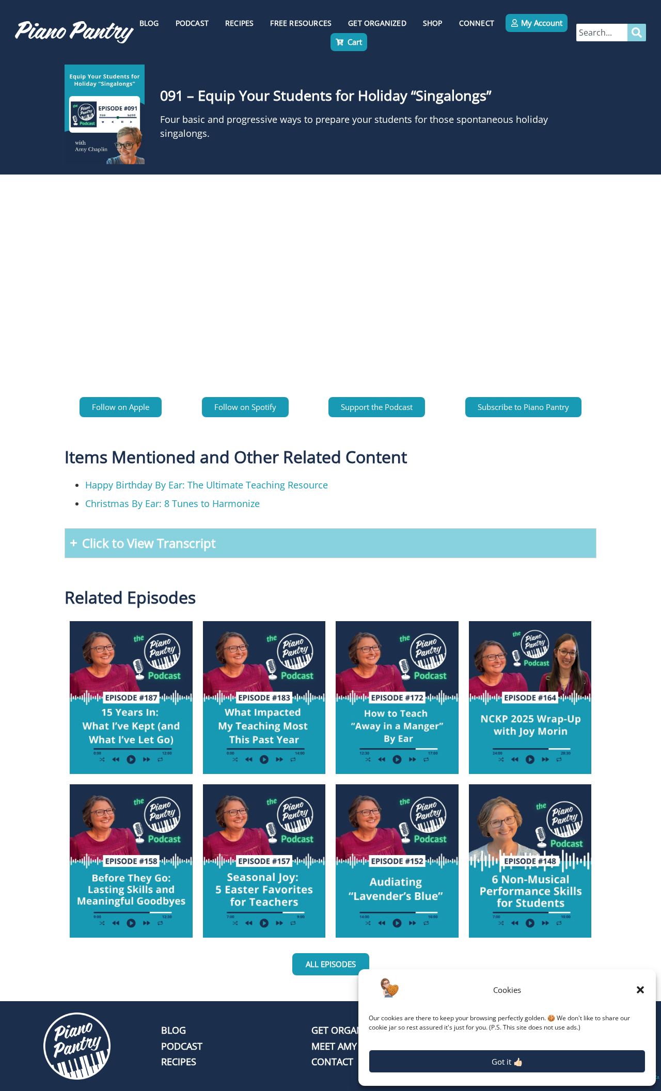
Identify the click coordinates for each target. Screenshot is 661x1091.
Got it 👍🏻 (507, 1061)
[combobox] (601, 32)
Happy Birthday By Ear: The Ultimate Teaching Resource (206, 485)
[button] (640, 990)
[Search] (636, 32)
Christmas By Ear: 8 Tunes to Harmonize (172, 503)
